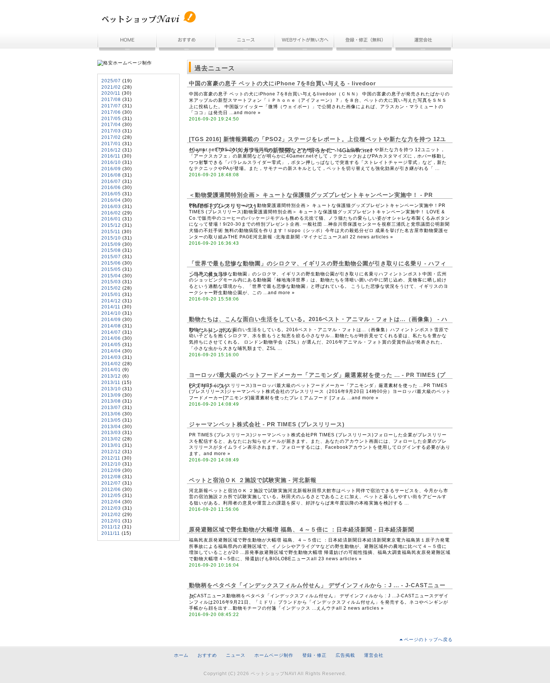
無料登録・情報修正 (364, 42)
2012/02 (111, 514)
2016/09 (111, 168)
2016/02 (111, 213)
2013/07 (111, 407)
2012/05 (111, 495)
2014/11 (110, 307)
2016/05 (111, 193)
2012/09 (111, 470)
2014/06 (111, 338)
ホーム (127, 42)
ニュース (245, 42)
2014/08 (111, 326)
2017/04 (111, 124)
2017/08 (111, 99)
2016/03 (111, 206)
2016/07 (111, 181)
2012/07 (111, 483)
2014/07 (111, 332)
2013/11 (110, 382)
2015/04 (111, 275)
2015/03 (111, 281)
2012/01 (111, 521)
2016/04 (111, 200)
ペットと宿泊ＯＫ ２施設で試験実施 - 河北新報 (253, 480)
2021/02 (111, 87)
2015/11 (110, 231)
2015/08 (111, 250)
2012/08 (111, 476)
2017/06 (111, 112)
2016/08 (111, 175)
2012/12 (111, 451)
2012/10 (111, 464)
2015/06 (111, 263)
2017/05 (111, 118)
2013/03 (111, 432)
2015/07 (111, 256)
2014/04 (111, 351)
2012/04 (111, 501)
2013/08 (111, 401)
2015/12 (111, 225)
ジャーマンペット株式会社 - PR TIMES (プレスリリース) (267, 424)
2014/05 (111, 344)
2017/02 (111, 137)
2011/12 (110, 527)
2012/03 (111, 508)
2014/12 (111, 301)
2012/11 (110, 458)
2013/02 (111, 439)
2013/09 (111, 395)
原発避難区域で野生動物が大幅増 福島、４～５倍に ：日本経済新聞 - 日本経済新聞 (301, 530)
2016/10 (111, 162)
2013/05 (111, 420)
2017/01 (111, 143)
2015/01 (111, 294)
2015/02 (111, 288)
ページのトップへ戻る (428, 639)
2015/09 (111, 244)
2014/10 (111, 313)
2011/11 (110, 533)
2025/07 (111, 80)
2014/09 (111, 319)
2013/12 (111, 376)
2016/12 (111, 150)
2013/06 (111, 414)
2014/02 (111, 363)
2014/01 (111, 369)
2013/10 (111, 388)
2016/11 (110, 156)
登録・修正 (314, 655)
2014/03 (111, 357)
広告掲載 (345, 655)
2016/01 (111, 219)
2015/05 (111, 269)
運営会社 (423, 42)
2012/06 (111, 489)
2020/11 (110, 93)
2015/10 (111, 238)
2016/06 (111, 187)
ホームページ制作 (304, 42)
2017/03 (111, 131)
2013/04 (111, 426)
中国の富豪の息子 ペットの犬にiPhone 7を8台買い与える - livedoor (282, 83)
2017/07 (111, 106)
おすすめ (186, 42)
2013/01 (111, 445)
